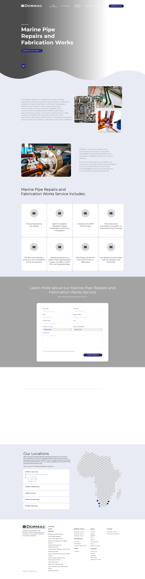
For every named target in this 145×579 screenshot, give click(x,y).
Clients (92, 540)
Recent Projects (95, 545)
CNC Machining (53, 562)
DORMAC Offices (112, 532)
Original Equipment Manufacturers (55, 546)
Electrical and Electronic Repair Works (59, 554)
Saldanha (93, 555)
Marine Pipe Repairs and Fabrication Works (56, 559)
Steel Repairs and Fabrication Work (58, 567)
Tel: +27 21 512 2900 (32, 477)
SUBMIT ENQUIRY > (93, 355)
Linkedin (76, 551)
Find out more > (29, 423)
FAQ (91, 538)
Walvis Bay (93, 557)
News (92, 544)
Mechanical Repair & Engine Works (57, 542)
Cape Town (93, 551)
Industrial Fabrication (80, 545)
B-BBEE (92, 536)
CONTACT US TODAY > (32, 50)
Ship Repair (77, 543)
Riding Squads (53, 551)
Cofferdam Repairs (54, 536)
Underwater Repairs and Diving (59, 549)
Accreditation (94, 542)
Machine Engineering (55, 564)
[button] (109, 388)
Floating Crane (78, 536)
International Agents (113, 534)
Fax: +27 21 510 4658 (32, 479)
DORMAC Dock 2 (79, 534)
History (92, 534)
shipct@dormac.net (32, 481)
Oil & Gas (76, 541)
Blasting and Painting (55, 534)
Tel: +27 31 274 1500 (32, 502)
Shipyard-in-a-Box (95, 559)
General (92, 532)
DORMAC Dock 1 (79, 532)
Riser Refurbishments (55, 538)
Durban (92, 553)
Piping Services (53, 570)
